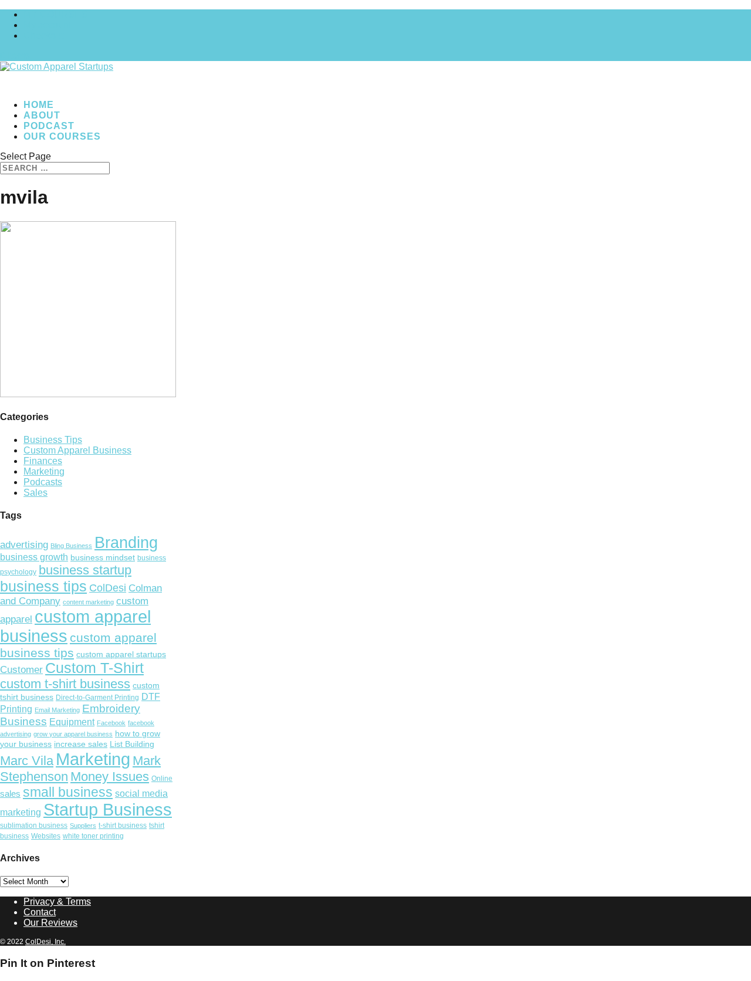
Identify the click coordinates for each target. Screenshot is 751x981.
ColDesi (107, 588)
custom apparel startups (121, 654)
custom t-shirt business (65, 683)
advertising (24, 544)
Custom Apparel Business (77, 450)
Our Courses (62, 136)
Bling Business (71, 545)
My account (47, 25)
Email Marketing (57, 709)
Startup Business (107, 809)
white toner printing (93, 836)
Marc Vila (26, 760)
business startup (85, 570)
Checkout (43, 35)
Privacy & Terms (57, 901)
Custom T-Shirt (94, 668)
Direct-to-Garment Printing (97, 698)
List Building (132, 744)
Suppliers (83, 825)
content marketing (88, 601)
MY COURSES (55, 14)
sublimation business (33, 825)
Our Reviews (50, 923)
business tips (43, 586)
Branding (126, 543)
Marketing (44, 471)
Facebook (111, 722)
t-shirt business (123, 825)
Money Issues (109, 776)
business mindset (102, 557)
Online (161, 778)
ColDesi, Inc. (45, 942)
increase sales (80, 744)
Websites (45, 836)
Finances (42, 461)
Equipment (71, 722)
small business (68, 792)
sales (10, 794)
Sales (35, 493)
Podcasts (42, 482)
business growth (34, 557)
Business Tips (52, 440)
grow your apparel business (73, 734)
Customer (21, 669)
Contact (39, 912)
